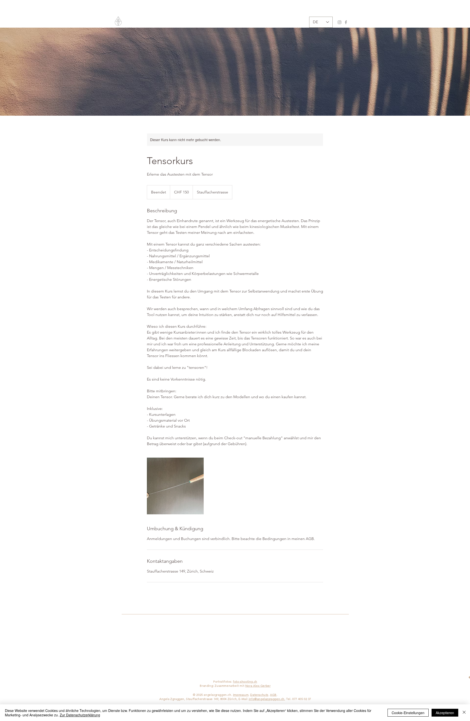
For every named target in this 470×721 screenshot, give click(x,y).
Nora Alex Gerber (258, 685)
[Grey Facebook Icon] (345, 22)
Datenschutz (259, 695)
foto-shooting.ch (245, 681)
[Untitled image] (175, 486)
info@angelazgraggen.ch (266, 699)
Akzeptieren (445, 712)
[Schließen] (464, 712)
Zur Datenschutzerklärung (80, 714)
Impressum (240, 695)
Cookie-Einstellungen (408, 712)
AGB (273, 695)
